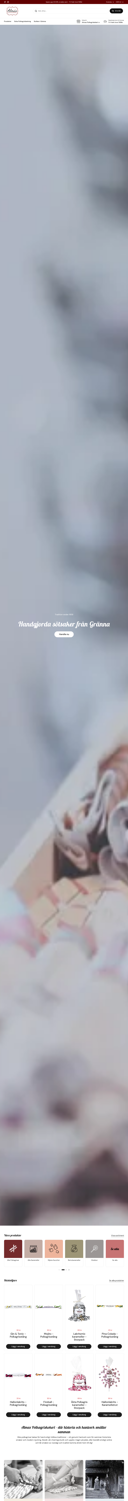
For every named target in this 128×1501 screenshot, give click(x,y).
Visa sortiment (117, 1235)
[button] (116, 10)
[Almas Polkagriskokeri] (12, 11)
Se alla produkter (116, 1280)
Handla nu (64, 634)
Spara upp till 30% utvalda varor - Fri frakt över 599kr (64, 2)
